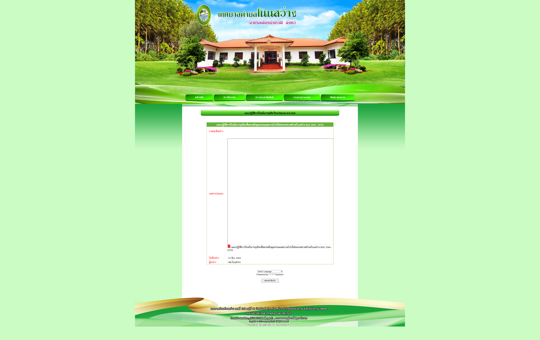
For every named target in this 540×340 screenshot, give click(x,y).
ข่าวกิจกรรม (229, 97)
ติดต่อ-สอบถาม (337, 97)
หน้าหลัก (199, 97)
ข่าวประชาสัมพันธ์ (264, 97)
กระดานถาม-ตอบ (302, 97)
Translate (279, 274)
